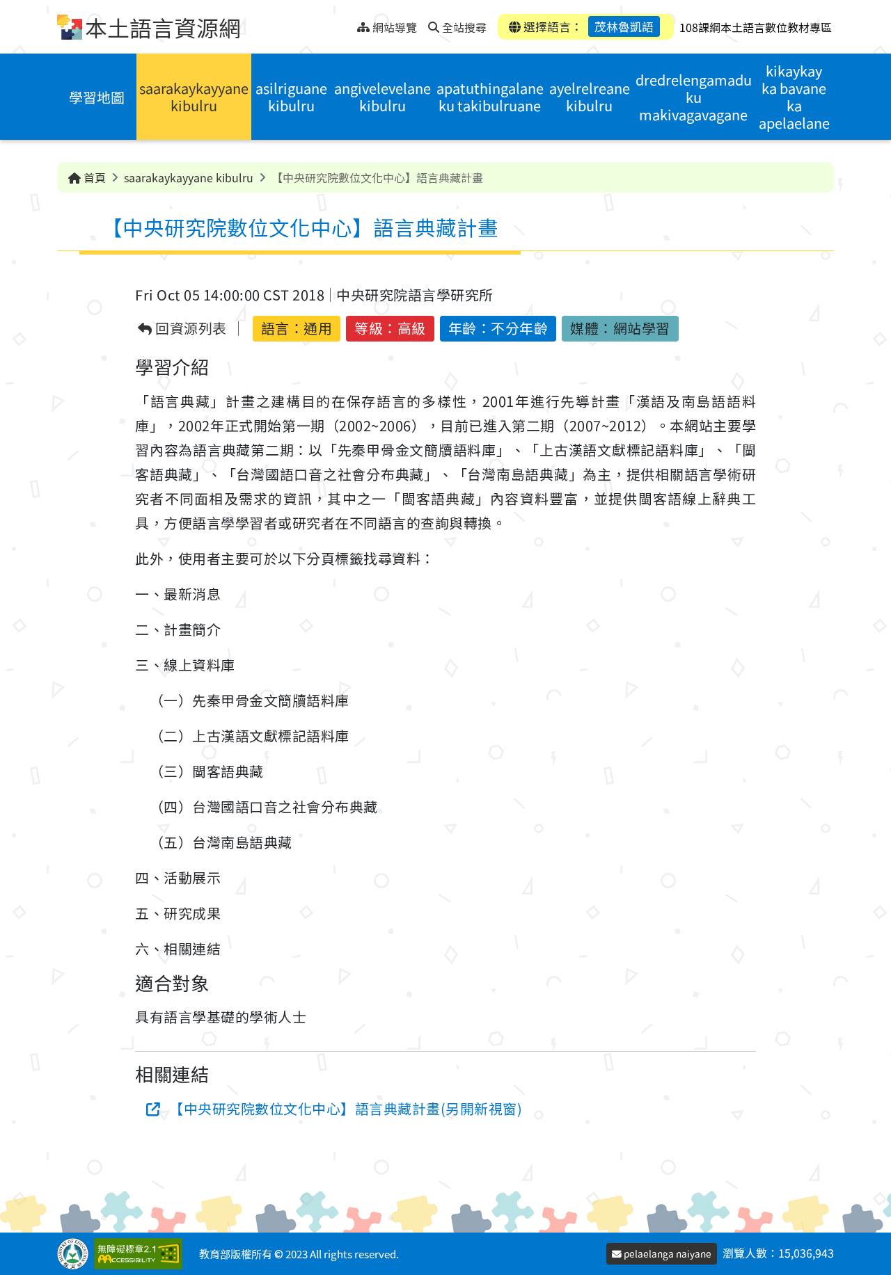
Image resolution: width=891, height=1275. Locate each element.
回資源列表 (189, 328)
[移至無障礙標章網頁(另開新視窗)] (141, 1253)
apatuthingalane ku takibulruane (490, 96)
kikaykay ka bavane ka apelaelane (794, 97)
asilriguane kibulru (291, 96)
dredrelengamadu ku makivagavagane (694, 97)
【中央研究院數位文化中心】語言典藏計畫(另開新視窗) (345, 1108)
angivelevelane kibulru (382, 96)
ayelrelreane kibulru (589, 96)
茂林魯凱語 (624, 26)
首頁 (93, 177)
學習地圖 (97, 97)
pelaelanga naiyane (666, 1253)
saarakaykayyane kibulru (194, 96)
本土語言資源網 (163, 27)
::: (346, 23)
